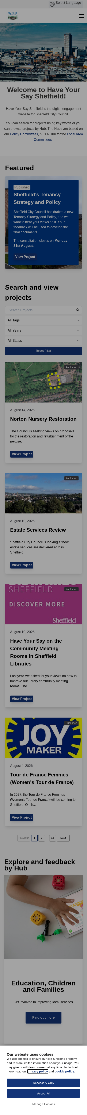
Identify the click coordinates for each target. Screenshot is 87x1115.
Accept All (43, 1093)
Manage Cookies (43, 1104)
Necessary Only (43, 1083)
